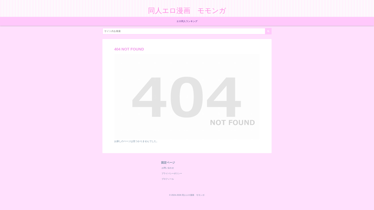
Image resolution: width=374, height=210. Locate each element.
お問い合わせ (168, 168)
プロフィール (168, 179)
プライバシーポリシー (172, 173)
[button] (268, 31)
